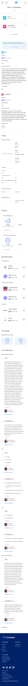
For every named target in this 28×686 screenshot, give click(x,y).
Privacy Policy (5, 674)
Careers (4, 647)
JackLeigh (10, 410)
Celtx (9, 17)
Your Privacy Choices (6, 675)
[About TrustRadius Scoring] (3, 58)
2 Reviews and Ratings (12, 27)
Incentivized (7, 407)
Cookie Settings (5, 679)
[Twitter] (10, 667)
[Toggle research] (6, 2)
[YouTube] (3, 667)
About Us (4, 644)
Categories (17, 644)
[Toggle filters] (2, 2)
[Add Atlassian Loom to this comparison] (24, 276)
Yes (5, 47)
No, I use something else (14, 47)
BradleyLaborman (11, 440)
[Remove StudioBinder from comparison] (25, 24)
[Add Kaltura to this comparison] (24, 319)
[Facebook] (7, 667)
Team (3, 646)
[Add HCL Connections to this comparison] (24, 310)
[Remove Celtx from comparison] (25, 16)
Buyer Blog (17, 646)
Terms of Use (5, 670)
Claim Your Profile (6, 658)
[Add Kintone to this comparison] (24, 267)
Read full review (8, 414)
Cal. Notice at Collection (7, 677)
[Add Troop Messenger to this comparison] (24, 289)
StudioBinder (11, 25)
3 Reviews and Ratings (12, 18)
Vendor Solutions (6, 657)
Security (4, 672)
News (3, 649)
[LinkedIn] (13, 667)
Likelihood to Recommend (7, 335)
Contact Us (4, 651)
